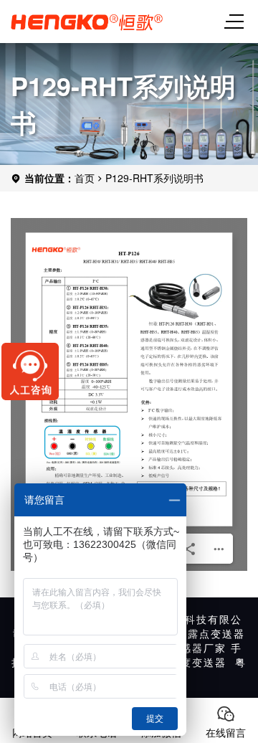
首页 (85, 178)
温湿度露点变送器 (199, 633)
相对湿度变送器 (186, 662)
